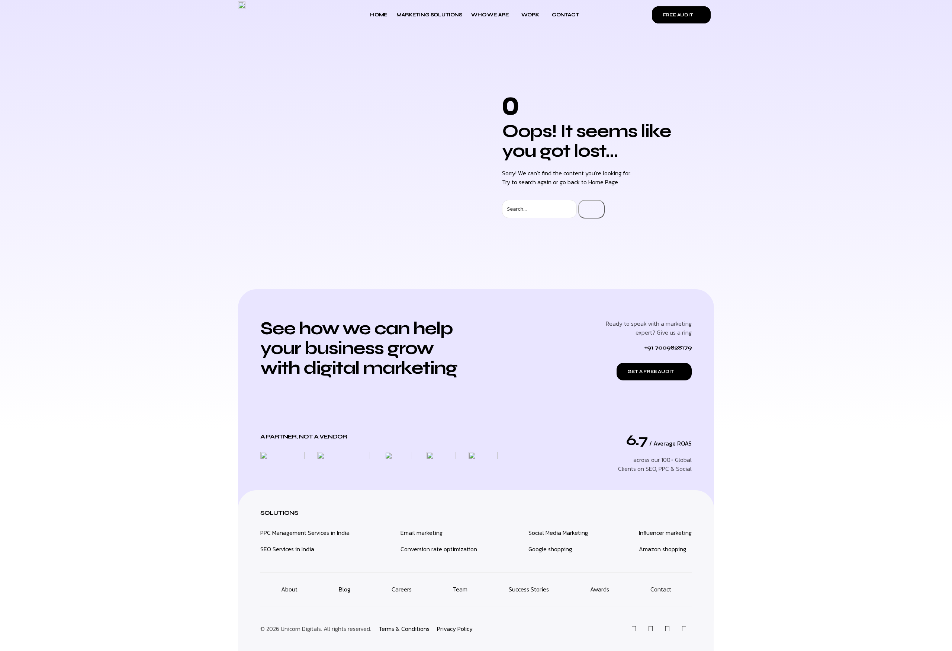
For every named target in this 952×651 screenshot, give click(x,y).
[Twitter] (650, 628)
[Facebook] (667, 628)
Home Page (603, 182)
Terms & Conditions (404, 628)
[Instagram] (633, 628)
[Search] (591, 209)
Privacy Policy (455, 628)
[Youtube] (683, 628)
